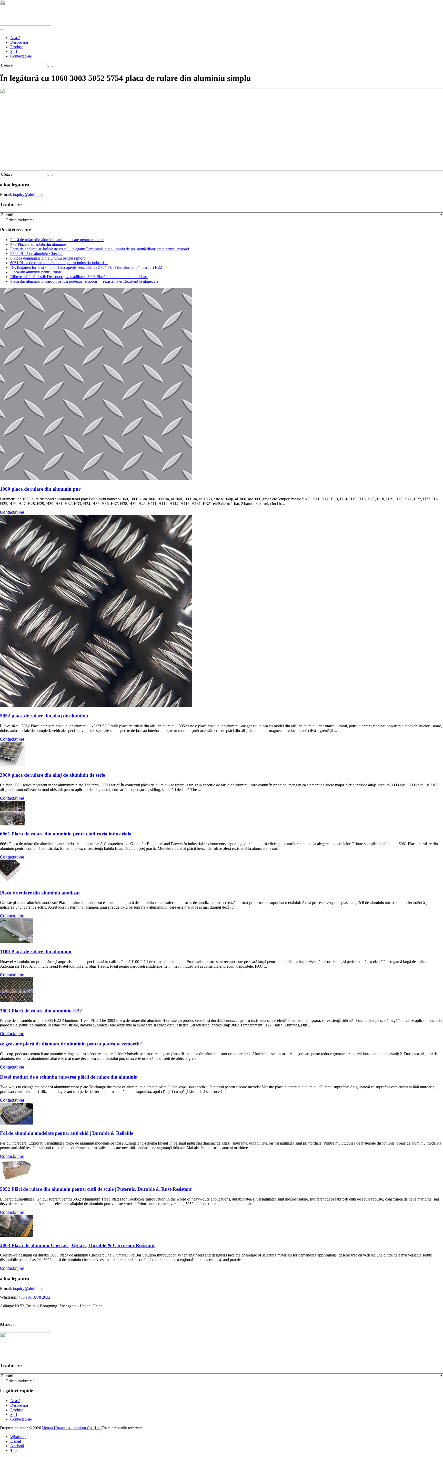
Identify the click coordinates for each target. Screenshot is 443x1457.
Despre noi (19, 42)
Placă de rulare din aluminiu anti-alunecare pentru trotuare (57, 239)
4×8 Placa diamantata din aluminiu (38, 244)
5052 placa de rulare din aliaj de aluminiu (44, 715)
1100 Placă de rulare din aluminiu (36, 951)
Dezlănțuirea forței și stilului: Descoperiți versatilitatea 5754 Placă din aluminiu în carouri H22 (86, 267)
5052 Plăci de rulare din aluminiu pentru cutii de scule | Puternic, (96, 1189)
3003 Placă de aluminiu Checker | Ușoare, (77, 1245)
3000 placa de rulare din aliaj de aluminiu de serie (52, 775)
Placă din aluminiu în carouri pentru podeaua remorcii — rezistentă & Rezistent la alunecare (84, 281)
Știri (13, 51)
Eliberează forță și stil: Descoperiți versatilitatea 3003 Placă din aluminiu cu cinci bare (79, 276)
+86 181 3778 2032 (34, 1297)
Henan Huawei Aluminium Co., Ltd (72, 1428)
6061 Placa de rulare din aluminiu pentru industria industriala (59, 263)
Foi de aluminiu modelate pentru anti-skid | (66, 1133)
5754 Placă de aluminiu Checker (36, 253)
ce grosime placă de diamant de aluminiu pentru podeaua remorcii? (71, 1043)
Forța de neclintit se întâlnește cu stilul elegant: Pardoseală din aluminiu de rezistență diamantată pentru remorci (99, 249)
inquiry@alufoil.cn (28, 194)
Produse (16, 47)
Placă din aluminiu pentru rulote (36, 272)
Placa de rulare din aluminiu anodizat (40, 893)
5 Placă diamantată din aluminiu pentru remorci (48, 258)
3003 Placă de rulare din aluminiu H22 (41, 1010)
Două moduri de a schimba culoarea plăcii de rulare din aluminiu (69, 1077)
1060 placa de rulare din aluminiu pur (40, 489)
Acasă (15, 37)
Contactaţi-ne (21, 56)
